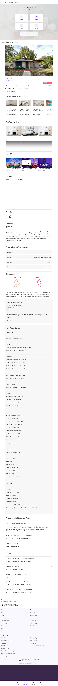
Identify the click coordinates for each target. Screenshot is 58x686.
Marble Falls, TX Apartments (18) (14, 412)
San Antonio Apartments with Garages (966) (16, 359)
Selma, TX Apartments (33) (12, 437)
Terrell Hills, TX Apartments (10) (13, 399)
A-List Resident (5, 648)
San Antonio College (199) (12, 492)
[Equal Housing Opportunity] (20, 660)
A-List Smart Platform (6, 640)
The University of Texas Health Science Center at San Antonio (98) (22, 508)
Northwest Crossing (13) (12, 467)
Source (9, 320)
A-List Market (4, 643)
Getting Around (42, 86)
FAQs (50, 86)
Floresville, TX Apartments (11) (13, 409)
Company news (5, 618)
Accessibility (33, 643)
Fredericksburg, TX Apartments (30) (14, 421)
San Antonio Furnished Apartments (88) (15, 372)
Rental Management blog (7, 651)
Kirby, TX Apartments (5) (12, 406)
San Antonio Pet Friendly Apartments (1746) (16, 378)
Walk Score (17, 277)
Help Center (4, 656)
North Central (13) (10, 470)
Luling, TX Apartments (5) (12, 418)
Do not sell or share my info (37, 645)
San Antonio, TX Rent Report (37, 529)
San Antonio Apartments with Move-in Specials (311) (18, 347)
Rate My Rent (33, 615)
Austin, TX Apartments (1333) (13, 440)
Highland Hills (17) (10, 464)
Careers (3, 615)
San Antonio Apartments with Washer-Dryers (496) (18, 369)
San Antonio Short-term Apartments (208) (16, 387)
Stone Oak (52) (9, 461)
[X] (29, 660)
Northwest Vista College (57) (13, 504)
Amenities (23, 86)
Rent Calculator (34, 620)
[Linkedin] (23, 660)
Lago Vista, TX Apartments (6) (13, 427)
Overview (8, 85)
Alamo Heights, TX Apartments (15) (14, 396)
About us (3, 613)
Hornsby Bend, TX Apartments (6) (14, 430)
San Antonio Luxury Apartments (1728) (15, 375)
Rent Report (33, 626)
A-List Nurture (4, 645)
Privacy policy (33, 638)
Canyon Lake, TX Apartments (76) (14, 424)
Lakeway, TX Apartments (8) (13, 415)
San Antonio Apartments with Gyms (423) (16, 362)
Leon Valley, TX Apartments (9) (13, 402)
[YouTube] (32, 660)
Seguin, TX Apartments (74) (12, 443)
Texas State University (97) (12, 498)
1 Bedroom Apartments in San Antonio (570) (16, 335)
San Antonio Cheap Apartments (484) (15, 350)
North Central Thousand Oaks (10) (14, 477)
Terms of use (33, 640)
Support (3, 626)
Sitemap (3, 631)
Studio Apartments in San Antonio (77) (15, 338)
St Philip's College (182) (11, 495)
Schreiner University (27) (12, 501)
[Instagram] (35, 660)
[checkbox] (21, 18)
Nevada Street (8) (10, 480)
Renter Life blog (34, 623)
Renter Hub (33, 613)
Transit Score (39, 277)
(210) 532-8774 (10, 80)
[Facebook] (26, 660)
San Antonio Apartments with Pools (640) (16, 366)
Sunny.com (4, 623)
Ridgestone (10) (10, 474)
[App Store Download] (5, 605)
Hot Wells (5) (9, 483)
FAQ (2, 628)
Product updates (5, 620)
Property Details (32, 86)
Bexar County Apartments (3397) (14, 452)
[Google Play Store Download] (14, 605)
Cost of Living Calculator (36, 618)
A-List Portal (4, 638)
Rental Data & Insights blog (8, 653)
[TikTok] (38, 660)
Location (16, 86)
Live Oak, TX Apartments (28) (13, 433)
